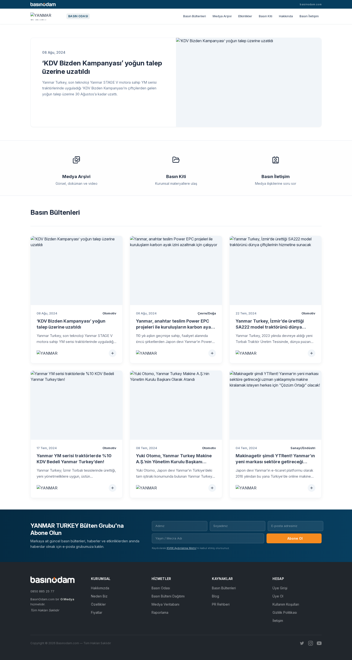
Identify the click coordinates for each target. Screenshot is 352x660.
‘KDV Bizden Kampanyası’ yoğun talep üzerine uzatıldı (71, 324)
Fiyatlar (96, 612)
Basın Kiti (265, 16)
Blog (215, 596)
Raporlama (160, 612)
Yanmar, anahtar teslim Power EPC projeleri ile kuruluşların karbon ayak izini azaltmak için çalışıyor (174, 324)
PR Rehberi (221, 604)
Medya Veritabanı (165, 604)
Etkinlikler (245, 16)
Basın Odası (161, 588)
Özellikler (98, 604)
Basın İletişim (309, 16)
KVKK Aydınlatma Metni (181, 548)
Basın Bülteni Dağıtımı (168, 596)
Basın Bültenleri (194, 16)
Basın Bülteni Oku (68, 110)
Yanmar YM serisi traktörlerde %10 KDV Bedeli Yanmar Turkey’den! (74, 458)
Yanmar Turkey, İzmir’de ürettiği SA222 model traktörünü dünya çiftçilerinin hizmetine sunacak (270, 324)
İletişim (278, 621)
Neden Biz (99, 596)
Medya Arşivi (222, 16)
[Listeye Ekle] (112, 353)
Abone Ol (295, 538)
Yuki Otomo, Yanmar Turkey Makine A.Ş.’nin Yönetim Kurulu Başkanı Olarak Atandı (174, 459)
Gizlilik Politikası (285, 612)
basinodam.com (311, 4)
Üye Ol (278, 596)
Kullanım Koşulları (286, 604)
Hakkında (286, 16)
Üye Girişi (280, 588)
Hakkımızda (100, 588)
